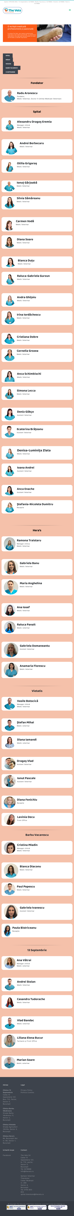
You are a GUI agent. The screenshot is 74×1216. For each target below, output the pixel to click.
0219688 (31, 1)
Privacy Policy (26, 1090)
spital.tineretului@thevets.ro (32, 1194)
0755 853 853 (13, 1)
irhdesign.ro (60, 1204)
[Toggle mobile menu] (70, 10)
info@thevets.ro (27, 1171)
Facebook (7, 1155)
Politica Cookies (27, 1092)
